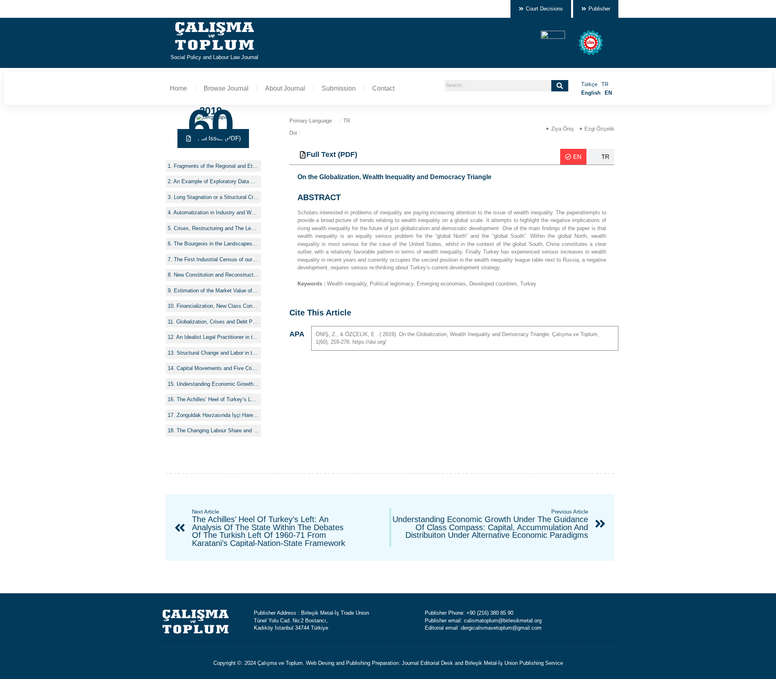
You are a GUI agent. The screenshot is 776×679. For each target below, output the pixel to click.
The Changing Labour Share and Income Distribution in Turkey (218, 430)
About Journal (285, 88)
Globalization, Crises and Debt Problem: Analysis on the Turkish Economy (217, 322)
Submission (339, 88)
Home (178, 88)
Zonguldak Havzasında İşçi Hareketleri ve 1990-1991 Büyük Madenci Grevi (218, 415)
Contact (383, 88)
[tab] (573, 157)
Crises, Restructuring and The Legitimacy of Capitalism (216, 228)
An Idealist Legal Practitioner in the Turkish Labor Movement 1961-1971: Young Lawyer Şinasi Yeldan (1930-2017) (217, 337)
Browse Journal (226, 88)
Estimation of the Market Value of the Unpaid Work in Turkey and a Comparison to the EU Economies (216, 291)
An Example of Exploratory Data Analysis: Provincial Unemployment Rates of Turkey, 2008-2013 (216, 181)
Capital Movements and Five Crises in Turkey (218, 368)
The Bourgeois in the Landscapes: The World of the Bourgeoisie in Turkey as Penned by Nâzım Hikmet (216, 244)
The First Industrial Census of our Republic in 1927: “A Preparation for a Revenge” (216, 259)
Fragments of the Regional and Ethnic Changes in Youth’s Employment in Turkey (216, 166)
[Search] (559, 85)
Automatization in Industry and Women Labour (216, 212)
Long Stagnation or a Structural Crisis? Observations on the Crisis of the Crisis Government (216, 197)
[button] (213, 138)
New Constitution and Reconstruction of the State (216, 275)
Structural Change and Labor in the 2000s (218, 353)
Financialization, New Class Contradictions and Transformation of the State (218, 306)
